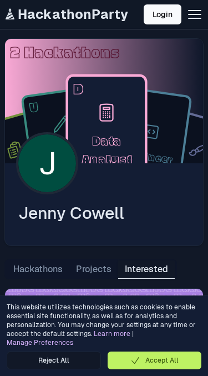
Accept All (162, 360)
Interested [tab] (146, 269)
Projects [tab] (93, 269)
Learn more (112, 334)
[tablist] (90, 269)
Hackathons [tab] (38, 269)
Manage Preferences (40, 343)
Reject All (53, 360)
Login (163, 14)
